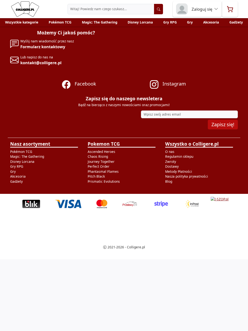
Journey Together (101, 161)
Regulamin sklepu (179, 156)
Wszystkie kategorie (21, 22)
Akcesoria (211, 22)
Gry (190, 22)
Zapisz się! (222, 124)
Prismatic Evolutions (104, 181)
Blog (168, 181)
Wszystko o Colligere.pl (192, 144)
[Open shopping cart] (230, 9)
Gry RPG (170, 22)
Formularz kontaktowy (42, 46)
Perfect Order (98, 166)
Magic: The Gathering (99, 22)
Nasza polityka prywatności (186, 176)
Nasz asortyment (30, 144)
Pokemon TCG (104, 144)
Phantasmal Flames (103, 171)
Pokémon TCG (60, 22)
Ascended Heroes (101, 151)
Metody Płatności (178, 171)
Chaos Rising (98, 156)
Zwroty (170, 161)
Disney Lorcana (140, 22)
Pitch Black (96, 176)
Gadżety (236, 22)
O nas (169, 151)
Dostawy (172, 166)
